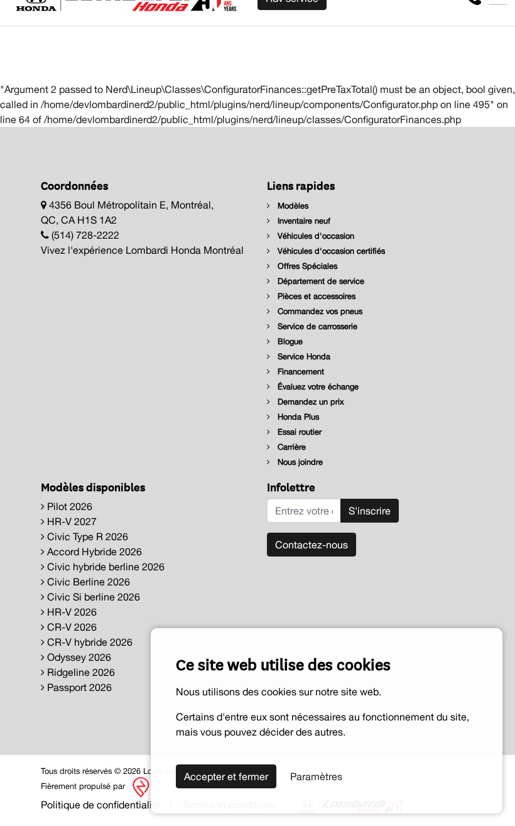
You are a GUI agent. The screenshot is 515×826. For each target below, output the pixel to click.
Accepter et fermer (226, 776)
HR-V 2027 (71, 521)
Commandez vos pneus (318, 311)
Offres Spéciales (306, 266)
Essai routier (298, 432)
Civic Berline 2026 (87, 581)
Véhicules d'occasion (314, 236)
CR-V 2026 (71, 627)
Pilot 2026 (68, 506)
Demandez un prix (309, 401)
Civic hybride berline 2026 (105, 566)
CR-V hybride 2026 (89, 642)
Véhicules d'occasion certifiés (330, 251)
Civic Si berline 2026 (92, 596)
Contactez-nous (311, 544)
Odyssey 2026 (78, 657)
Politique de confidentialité (101, 804)
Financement (299, 371)
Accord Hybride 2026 (93, 551)
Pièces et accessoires (315, 296)
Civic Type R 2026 (86, 536)
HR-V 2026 (71, 611)
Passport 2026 (78, 687)
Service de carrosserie (316, 326)
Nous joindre (299, 462)
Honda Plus (297, 416)
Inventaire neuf (302, 221)
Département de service (319, 281)
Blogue (289, 341)
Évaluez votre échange (317, 386)
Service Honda (302, 356)
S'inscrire (370, 510)
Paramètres (316, 776)
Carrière (290, 447)
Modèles (291, 205)
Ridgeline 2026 (80, 672)
